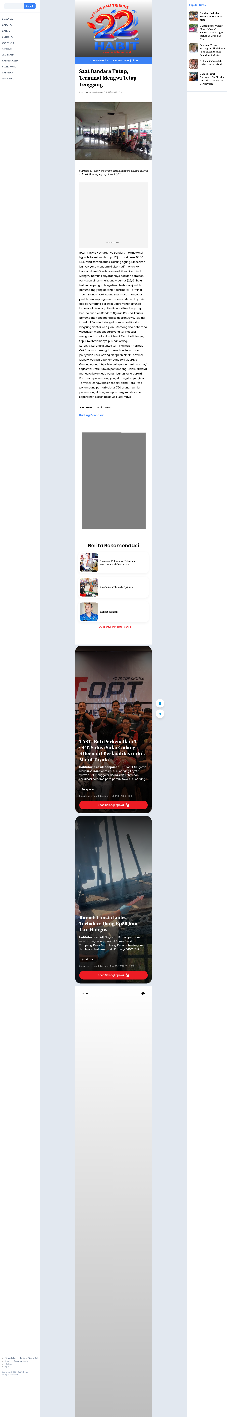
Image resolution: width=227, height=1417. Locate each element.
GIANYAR (7, 48)
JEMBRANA (8, 54)
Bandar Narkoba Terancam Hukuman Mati (211, 16)
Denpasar (88, 789)
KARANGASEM (10, 60)
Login (6, 1366)
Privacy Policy (10, 1358)
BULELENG (7, 36)
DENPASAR (8, 42)
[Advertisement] (113, 211)
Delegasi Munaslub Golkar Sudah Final (211, 62)
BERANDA (7, 18)
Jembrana (88, 959)
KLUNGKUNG (9, 66)
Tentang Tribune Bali (29, 1358)
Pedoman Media (21, 1361)
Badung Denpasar (91, 415)
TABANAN (7, 72)
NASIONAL (8, 78)
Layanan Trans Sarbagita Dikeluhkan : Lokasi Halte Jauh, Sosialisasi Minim (212, 50)
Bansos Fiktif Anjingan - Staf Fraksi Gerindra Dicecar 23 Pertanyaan (212, 78)
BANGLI (6, 30)
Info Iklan (8, 1364)
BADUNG (7, 24)
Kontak (7, 1361)
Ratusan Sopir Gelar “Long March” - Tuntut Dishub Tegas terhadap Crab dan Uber (211, 32)
